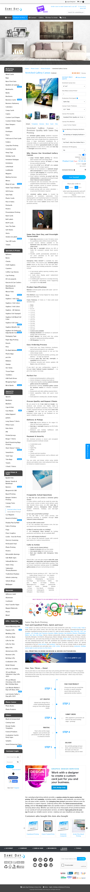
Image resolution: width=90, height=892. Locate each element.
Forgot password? (16, 769)
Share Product (81, 77)
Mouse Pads (10, 291)
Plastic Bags (10, 354)
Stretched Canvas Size (68, 83)
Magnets (8, 173)
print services (42, 644)
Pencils (8, 343)
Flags (7, 529)
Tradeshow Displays (12, 574)
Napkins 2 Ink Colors (13, 303)
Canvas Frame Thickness (69, 106)
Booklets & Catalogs (13, 85)
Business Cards (13, 100)
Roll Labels (9, 219)
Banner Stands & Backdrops (11, 482)
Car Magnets (10, 514)
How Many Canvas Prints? (69, 90)
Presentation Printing (13, 212)
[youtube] (35, 865)
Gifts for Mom (10, 637)
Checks (8, 261)
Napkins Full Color (13, 323)
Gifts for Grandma (12, 668)
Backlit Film (10, 478)
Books (8, 93)
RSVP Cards (9, 223)
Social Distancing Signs (14, 745)
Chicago (36, 633)
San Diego (39, 635)
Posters (8, 209)
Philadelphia (82, 633)
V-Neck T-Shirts (11, 466)
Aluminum (9, 597)
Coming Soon (10, 722)
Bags (7, 78)
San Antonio (68, 633)
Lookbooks (9, 170)
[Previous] (27, 93)
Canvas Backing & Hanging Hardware (73, 129)
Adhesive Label (11, 594)
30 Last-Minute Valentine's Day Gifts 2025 (13, 674)
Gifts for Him (10, 644)
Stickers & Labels (13, 237)
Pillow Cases (10, 425)
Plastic (8, 611)
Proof (63, 139)
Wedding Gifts (10, 633)
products (52, 644)
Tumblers (9, 375)
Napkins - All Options (13, 310)
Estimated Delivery (67, 170)
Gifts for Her (10, 640)
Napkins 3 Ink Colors (13, 306)
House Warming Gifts (13, 626)
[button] (18, 762)
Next (87, 828)
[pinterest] (46, 865)
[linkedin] (40, 865)
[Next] (58, 93)
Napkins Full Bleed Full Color (13, 318)
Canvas (8, 506)
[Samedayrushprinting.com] (13, 9)
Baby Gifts (9, 647)
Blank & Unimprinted (13, 719)
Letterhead (9, 166)
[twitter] (46, 860)
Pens (7, 347)
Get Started (74, 177)
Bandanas (9, 400)
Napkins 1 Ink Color (13, 299)
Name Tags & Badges (13, 187)
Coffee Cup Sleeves (12, 272)
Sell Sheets (9, 230)
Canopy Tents (10, 503)
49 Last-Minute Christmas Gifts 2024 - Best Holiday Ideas (13, 682)
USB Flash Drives (11, 378)
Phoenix (75, 633)
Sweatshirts (9, 452)
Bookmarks (9, 89)
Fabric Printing (11, 526)
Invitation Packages (12, 159)
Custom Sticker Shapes (13, 121)
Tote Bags (13, 459)
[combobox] (74, 86)
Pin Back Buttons (13, 350)
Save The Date (10, 226)
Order (27, 627)
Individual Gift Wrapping (69, 147)
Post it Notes (10, 201)
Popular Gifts (13, 630)
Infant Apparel (10, 414)
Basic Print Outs (11, 81)
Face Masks (13, 411)
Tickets (8, 244)
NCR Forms (9, 191)
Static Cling (9, 565)
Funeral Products (11, 731)
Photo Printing (10, 547)
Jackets (8, 418)
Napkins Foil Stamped (13, 313)
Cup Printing (10, 275)
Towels (8, 463)
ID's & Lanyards (11, 279)
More (47, 124)
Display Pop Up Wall (12, 522)
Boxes (8, 258)
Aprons (8, 396)
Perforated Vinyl (11, 543)
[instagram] (40, 860)
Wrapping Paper (11, 382)
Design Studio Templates (10, 727)
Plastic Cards (10, 198)
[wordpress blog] (51, 865)
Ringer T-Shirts (11, 439)
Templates (35, 124)
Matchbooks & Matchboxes (10, 287)
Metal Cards (10, 74)
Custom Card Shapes (13, 117)
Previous (24, 828)
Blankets (8, 404)
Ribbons (8, 361)
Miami (27, 635)
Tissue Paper (10, 371)
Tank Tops (9, 456)
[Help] (77, 98)
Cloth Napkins (10, 265)
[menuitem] (8, 17)
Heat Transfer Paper (12, 604)
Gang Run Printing (12, 145)
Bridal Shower (10, 665)
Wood (7, 615)
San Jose (32, 635)
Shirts (8, 233)
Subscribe (81, 859)
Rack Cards (9, 216)
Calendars (9, 107)
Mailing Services (11, 177)
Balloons (8, 254)
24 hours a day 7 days (78, 627)
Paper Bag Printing (12, 340)
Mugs (13, 295)
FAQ (56, 124)
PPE (7, 432)
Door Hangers (10, 124)
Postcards (9, 205)
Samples (8, 741)
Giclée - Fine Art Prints (13, 536)
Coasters (9, 268)
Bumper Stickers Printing (11, 498)
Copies (8, 114)
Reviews (41, 124)
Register (16, 788)
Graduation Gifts (11, 661)
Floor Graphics (11, 533)
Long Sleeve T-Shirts (13, 421)
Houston (50, 633)
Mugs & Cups (13, 184)
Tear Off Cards (11, 241)
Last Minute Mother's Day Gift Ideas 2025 (13, 689)
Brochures (9, 96)
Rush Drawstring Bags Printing (13, 443)
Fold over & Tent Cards (13, 138)
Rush (51, 124)
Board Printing (10, 494)
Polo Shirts (9, 428)
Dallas (56, 633)
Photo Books (10, 706)
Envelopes (9, 131)
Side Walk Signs (11, 558)
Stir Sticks (9, 368)
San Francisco (43, 633)
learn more (67, 638)
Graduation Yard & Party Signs (12, 736)
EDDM (8, 128)
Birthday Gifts (10, 658)
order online (56, 646)
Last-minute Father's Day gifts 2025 (13, 695)
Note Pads (9, 194)
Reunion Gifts (10, 654)
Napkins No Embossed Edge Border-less (13, 331)
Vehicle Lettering (11, 577)
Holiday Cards (10, 156)
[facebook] (35, 860)
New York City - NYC (77, 631)
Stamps (8, 364)
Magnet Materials (11, 608)
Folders (8, 142)
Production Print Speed (69, 98)
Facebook (13, 777)
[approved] (81, 878)
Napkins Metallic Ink (13, 327)
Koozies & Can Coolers (13, 282)
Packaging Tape (11, 336)
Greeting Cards (11, 149)
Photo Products (11, 709)
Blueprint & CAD (11, 490)
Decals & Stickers (13, 518)
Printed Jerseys (11, 435)
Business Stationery (12, 103)
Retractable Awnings (13, 554)
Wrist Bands (13, 385)
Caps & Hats (10, 407)
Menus (8, 180)
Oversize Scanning (12, 540)
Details (28, 124)
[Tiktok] (51, 860)
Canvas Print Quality (68, 113)
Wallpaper (9, 584)
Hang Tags (9, 152)
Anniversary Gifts (11, 651)
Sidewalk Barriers (11, 561)
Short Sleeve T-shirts (13, 448)
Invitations (9, 163)
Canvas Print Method (68, 121)
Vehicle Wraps (10, 581)
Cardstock (9, 601)
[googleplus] (63, 873)
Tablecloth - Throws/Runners (11, 569)
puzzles (8, 357)
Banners (13, 487)
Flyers (8, 135)
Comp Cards (10, 110)
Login (11, 766)
